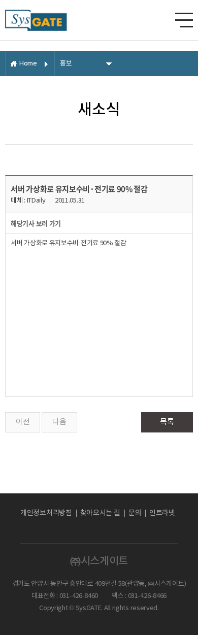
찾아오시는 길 (100, 513)
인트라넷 (162, 513)
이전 (22, 422)
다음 (59, 422)
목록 (167, 422)
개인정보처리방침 (46, 513)
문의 (134, 513)
